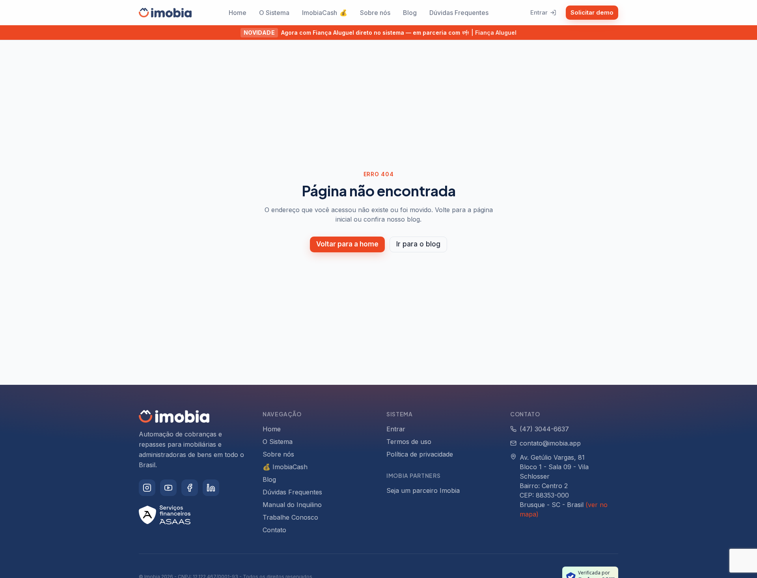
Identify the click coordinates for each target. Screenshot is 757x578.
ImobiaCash (324, 13)
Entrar (539, 12)
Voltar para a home (347, 244)
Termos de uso (408, 442)
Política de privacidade (419, 454)
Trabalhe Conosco (290, 517)
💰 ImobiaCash (285, 467)
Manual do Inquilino (292, 505)
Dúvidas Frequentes (459, 13)
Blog (410, 13)
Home (237, 13)
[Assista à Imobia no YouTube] (168, 487)
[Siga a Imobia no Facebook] (189, 487)
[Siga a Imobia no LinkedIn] (211, 487)
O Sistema (274, 13)
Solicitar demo (592, 12)
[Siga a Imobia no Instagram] (147, 487)
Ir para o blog (418, 244)
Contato (274, 530)
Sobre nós (375, 13)
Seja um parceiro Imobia (423, 490)
